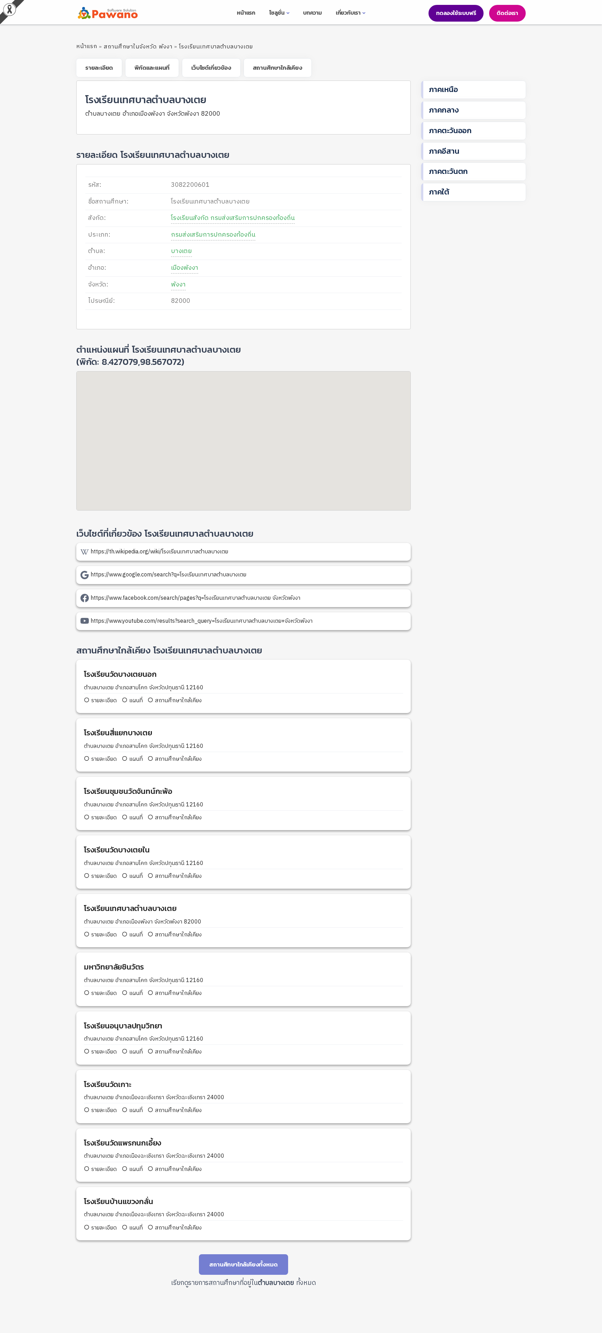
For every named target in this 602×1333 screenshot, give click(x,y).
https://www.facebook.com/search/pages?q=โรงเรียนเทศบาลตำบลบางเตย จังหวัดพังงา (195, 598)
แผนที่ (135, 700)
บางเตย (181, 251)
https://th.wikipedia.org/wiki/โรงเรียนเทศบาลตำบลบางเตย (159, 552)
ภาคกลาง (444, 110)
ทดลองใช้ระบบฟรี (456, 13)
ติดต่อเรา (507, 13)
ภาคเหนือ (443, 89)
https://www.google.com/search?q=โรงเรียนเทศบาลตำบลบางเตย (168, 575)
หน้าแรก (86, 46)
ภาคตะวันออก (450, 130)
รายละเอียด (104, 700)
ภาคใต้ (439, 192)
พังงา (178, 284)
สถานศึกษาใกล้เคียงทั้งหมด (243, 1264)
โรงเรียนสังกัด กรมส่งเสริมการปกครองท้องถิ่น (233, 218)
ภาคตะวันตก (448, 171)
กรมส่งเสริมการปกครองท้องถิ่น (213, 235)
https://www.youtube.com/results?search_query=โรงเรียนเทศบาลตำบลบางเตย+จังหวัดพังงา (201, 621)
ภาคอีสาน (444, 151)
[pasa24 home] (107, 12)
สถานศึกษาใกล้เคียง (177, 700)
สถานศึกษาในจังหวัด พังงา (138, 47)
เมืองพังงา (184, 268)
